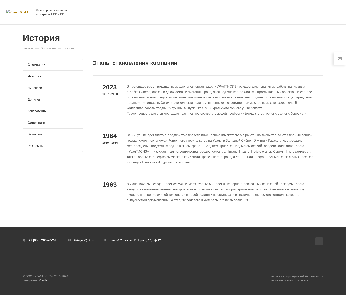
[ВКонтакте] (319, 241)
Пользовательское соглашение (288, 280)
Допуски (34, 99)
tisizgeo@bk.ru (84, 240)
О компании (36, 64)
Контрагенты (37, 111)
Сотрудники (36, 122)
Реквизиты (35, 146)
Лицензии (35, 88)
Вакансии (35, 134)
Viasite (43, 280)
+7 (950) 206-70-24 (323, 5)
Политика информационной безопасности (295, 276)
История (34, 76)
